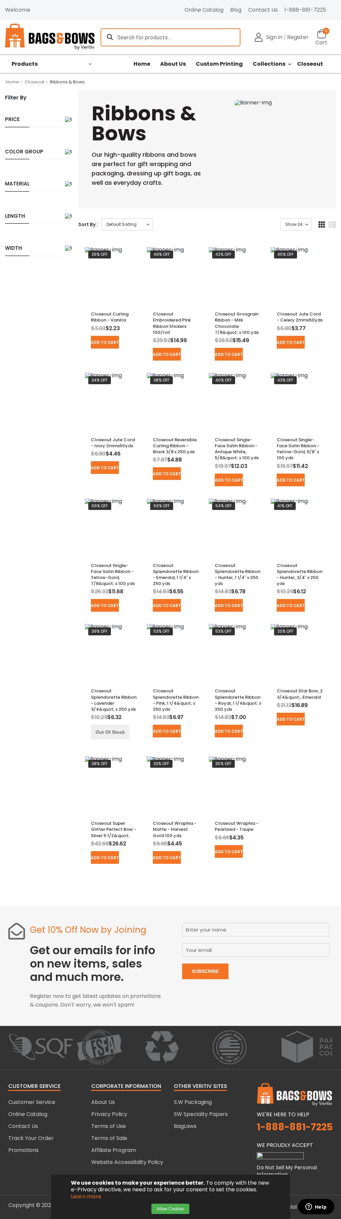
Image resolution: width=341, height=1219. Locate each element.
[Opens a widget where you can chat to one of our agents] (316, 1207)
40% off (223, 380)
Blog (235, 10)
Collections (269, 64)
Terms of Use (108, 1126)
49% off (162, 254)
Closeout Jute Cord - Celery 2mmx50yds (300, 317)
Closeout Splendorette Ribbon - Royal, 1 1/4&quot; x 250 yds (238, 700)
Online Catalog (203, 10)
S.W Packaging (193, 1102)
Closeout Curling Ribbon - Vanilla (110, 317)
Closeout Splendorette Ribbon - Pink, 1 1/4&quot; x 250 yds (175, 700)
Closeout (310, 64)
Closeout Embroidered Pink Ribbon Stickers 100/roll (172, 323)
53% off (162, 631)
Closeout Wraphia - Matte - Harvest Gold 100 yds (174, 829)
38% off (162, 380)
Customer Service (31, 1102)
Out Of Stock (110, 732)
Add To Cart (105, 342)
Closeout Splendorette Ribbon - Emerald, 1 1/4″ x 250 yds (175, 574)
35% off (223, 763)
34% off (100, 380)
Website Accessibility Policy (127, 1162)
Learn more (86, 1196)
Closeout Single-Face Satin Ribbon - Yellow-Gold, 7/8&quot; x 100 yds (113, 574)
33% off (161, 763)
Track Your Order (31, 1138)
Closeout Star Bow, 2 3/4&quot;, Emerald (300, 694)
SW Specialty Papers (201, 1114)
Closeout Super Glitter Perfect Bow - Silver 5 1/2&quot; (113, 829)
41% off (284, 506)
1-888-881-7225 (305, 10)
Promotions (23, 1150)
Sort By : (88, 224)
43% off (285, 380)
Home (142, 64)
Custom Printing (219, 64)
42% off (223, 254)
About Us (173, 64)
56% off (100, 506)
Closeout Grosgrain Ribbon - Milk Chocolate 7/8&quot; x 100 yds (237, 323)
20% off (285, 631)
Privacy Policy (109, 1114)
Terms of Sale (109, 1138)
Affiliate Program (113, 1150)
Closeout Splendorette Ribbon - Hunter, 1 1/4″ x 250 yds (237, 574)
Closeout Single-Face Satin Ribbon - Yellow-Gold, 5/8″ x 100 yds (298, 449)
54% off (223, 506)
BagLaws (185, 1126)
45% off (285, 254)
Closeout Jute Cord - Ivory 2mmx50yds (113, 443)
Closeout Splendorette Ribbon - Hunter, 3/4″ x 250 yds (299, 574)
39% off (100, 631)
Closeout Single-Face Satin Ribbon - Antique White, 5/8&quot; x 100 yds (237, 449)
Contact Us (263, 10)
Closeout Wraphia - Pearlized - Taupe (236, 826)
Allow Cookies (170, 1208)
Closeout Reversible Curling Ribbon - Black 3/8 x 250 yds (175, 446)
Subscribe (205, 971)
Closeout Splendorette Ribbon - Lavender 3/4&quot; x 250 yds (114, 700)
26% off (100, 254)
